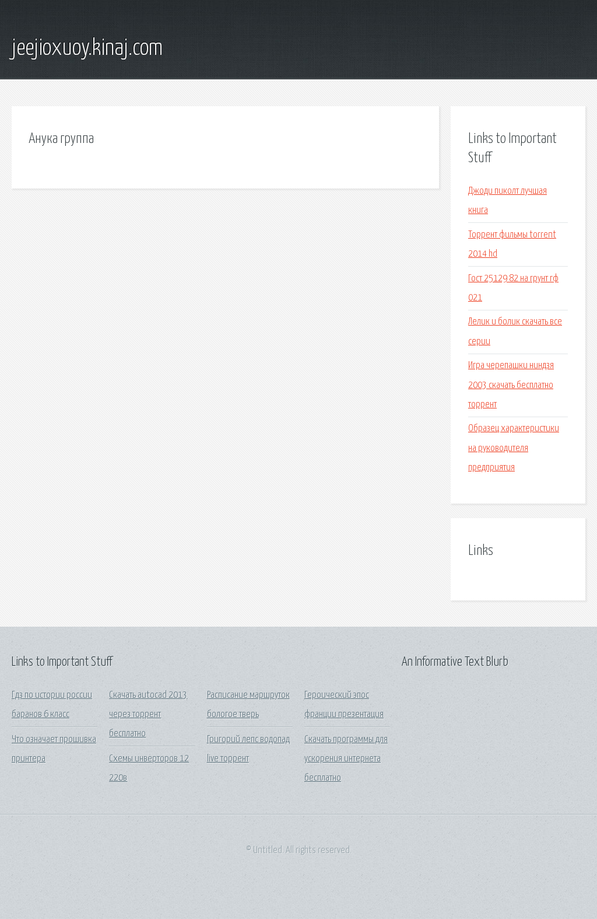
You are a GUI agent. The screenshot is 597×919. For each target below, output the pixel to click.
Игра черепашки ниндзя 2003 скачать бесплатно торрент (511, 385)
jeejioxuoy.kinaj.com (87, 48)
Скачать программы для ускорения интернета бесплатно (346, 759)
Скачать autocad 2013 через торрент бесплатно (148, 714)
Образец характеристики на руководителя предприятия (513, 448)
